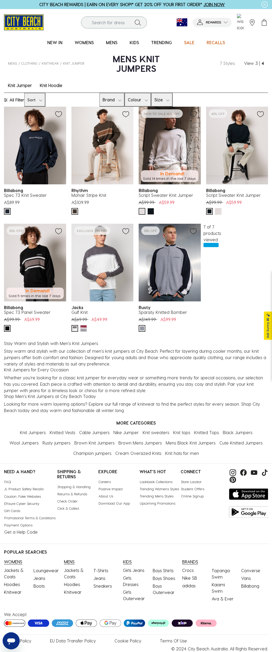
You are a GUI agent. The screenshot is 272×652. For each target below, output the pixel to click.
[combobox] (114, 22)
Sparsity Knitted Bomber (163, 312)
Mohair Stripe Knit (88, 195)
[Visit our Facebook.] (242, 472)
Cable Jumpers (94, 432)
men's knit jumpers (111, 351)
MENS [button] (111, 42)
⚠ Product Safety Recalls (24, 489)
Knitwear (50, 63)
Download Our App (114, 503)
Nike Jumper (126, 432)
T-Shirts (101, 570)
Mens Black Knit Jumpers (190, 442)
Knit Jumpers (33, 432)
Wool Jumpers (24, 442)
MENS (12, 63)
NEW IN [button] (54, 42)
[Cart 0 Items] (264, 22)
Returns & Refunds (72, 494)
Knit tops (181, 432)
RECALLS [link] (216, 42)
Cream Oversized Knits (138, 453)
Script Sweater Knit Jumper (166, 195)
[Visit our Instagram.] (232, 472)
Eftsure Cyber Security (21, 503)
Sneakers (103, 585)
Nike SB (189, 577)
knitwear (146, 403)
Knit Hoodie (51, 85)
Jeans (39, 578)
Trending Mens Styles (156, 496)
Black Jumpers (237, 432)
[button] (212, 22)
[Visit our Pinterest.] (231, 478)
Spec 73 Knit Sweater (25, 195)
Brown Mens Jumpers (140, 442)
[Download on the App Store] (249, 494)
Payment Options (18, 525)
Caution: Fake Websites (22, 496)
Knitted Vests (62, 432)
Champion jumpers (92, 453)
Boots (39, 585)
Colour (134, 99)
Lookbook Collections (156, 482)
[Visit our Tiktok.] (263, 472)
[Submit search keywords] (138, 22)
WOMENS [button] (84, 42)
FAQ (7, 482)
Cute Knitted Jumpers (240, 442)
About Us (106, 496)
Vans (246, 578)
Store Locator (191, 482)
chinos (90, 390)
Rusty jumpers (56, 442)
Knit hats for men (182, 453)
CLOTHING (29, 63)
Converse (250, 570)
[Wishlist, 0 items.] (240, 22)
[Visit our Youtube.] (253, 472)
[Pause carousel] (264, 4)
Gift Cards (12, 511)
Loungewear (46, 570)
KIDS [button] (134, 42)
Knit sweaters (156, 432)
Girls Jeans (133, 570)
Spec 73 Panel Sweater (27, 312)
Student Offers (192, 489)
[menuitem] (55, 43)
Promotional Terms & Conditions (30, 518)
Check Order (67, 501)
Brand (109, 99)
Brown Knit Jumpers (94, 442)
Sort (31, 99)
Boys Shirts (163, 570)
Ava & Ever (222, 598)
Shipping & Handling (74, 487)
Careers (105, 482)
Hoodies (12, 584)
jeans (34, 390)
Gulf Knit (79, 312)
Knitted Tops (206, 432)
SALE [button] (189, 42)
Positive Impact (111, 489)
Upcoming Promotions (157, 503)
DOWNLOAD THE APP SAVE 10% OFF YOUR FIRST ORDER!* (132, 4)
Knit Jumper (20, 85)
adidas (189, 585)
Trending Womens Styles (159, 489)
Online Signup (192, 496)
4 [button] (262, 63)
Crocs (188, 570)
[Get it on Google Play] (249, 512)
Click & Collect (68, 508)
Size (158, 99)
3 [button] (256, 63)
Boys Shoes (164, 578)
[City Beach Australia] (24, 21)
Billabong (250, 585)
